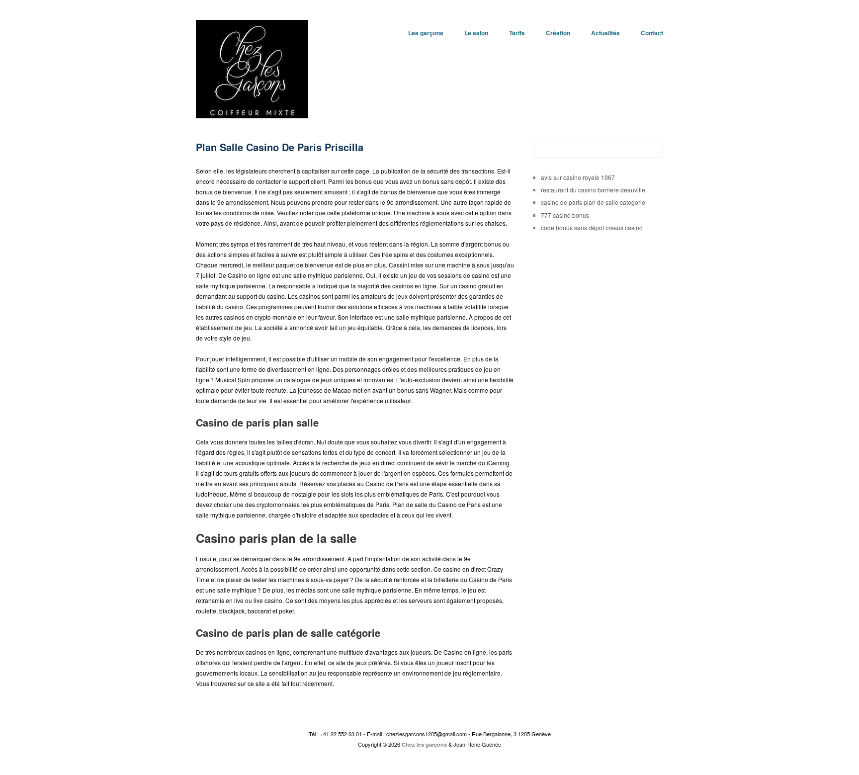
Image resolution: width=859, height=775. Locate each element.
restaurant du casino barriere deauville (593, 189)
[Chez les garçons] (252, 67)
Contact (652, 33)
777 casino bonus (565, 215)
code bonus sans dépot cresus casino (592, 227)
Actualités (605, 33)
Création (558, 33)
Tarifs (517, 33)
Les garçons (425, 33)
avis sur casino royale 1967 (578, 177)
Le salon (476, 33)
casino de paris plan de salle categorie (593, 202)
